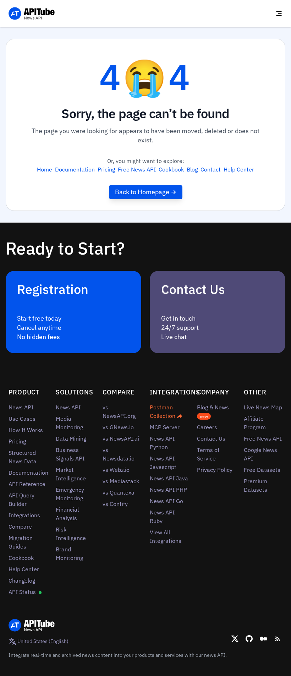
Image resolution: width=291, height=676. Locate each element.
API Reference (27, 483)
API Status (23, 591)
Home (44, 169)
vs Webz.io (116, 469)
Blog (192, 169)
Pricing (106, 169)
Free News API (137, 169)
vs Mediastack (121, 481)
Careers (207, 427)
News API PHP (168, 489)
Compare (20, 526)
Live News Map (263, 407)
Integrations (24, 515)
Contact (211, 169)
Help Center (239, 169)
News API (21, 407)
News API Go (166, 501)
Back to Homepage (142, 192)
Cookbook (171, 169)
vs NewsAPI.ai (121, 438)
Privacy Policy (214, 469)
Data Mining (71, 438)
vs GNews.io (118, 427)
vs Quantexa (118, 492)
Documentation (75, 169)
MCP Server (165, 427)
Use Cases (22, 418)
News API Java (169, 478)
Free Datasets (262, 469)
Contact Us (211, 438)
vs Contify (115, 503)
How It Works (26, 430)
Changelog (22, 580)
